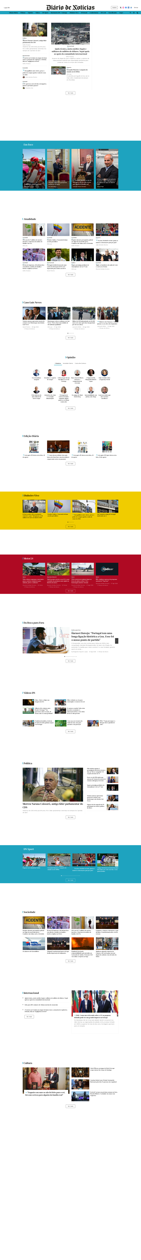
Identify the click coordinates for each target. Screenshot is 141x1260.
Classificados (112, 13)
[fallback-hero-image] (35, 29)
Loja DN (7, 7)
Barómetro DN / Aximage (59, 13)
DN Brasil (84, 13)
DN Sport (45, 13)
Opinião (30, 13)
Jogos (121, 13)
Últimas (22, 13)
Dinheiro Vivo (74, 13)
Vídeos (38, 13)
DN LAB (103, 13)
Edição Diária (13, 13)
